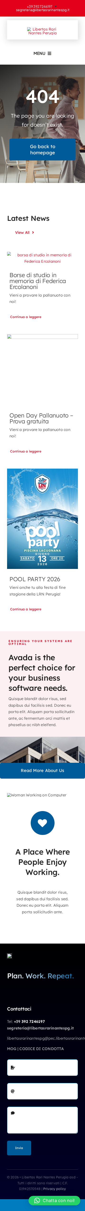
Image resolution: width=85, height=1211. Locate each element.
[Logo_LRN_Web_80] (9, 955)
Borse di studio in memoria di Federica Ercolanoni (37, 280)
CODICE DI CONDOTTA (41, 1048)
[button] (54, 1200)
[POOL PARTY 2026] (42, 519)
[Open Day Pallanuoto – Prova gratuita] (42, 369)
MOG (12, 1048)
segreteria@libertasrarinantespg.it (40, 1028)
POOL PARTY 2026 (34, 579)
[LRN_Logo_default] (42, 29)
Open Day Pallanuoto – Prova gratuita (41, 418)
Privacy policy (54, 1189)
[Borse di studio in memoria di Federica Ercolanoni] (42, 258)
